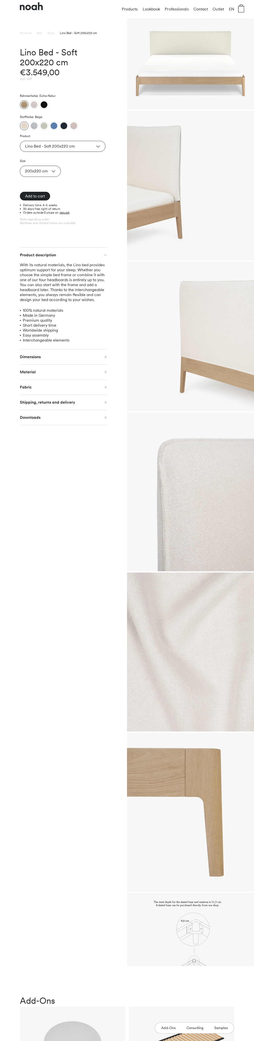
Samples (221, 1028)
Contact (200, 9)
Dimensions (30, 356)
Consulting (195, 1028)
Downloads (30, 417)
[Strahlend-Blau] (54, 125)
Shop (50, 33)
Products (130, 9)
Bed (39, 33)
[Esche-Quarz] (34, 104)
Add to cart (35, 196)
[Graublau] (34, 125)
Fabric (26, 387)
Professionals (177, 9)
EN (231, 9)
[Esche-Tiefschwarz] (44, 104)
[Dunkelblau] (64, 125)
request (65, 212)
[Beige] (24, 125)
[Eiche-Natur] (24, 104)
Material (28, 372)
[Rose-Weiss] (73, 125)
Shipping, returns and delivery (47, 402)
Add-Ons (168, 1028)
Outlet (218, 9)
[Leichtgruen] (44, 125)
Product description (38, 255)
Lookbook (151, 9)
